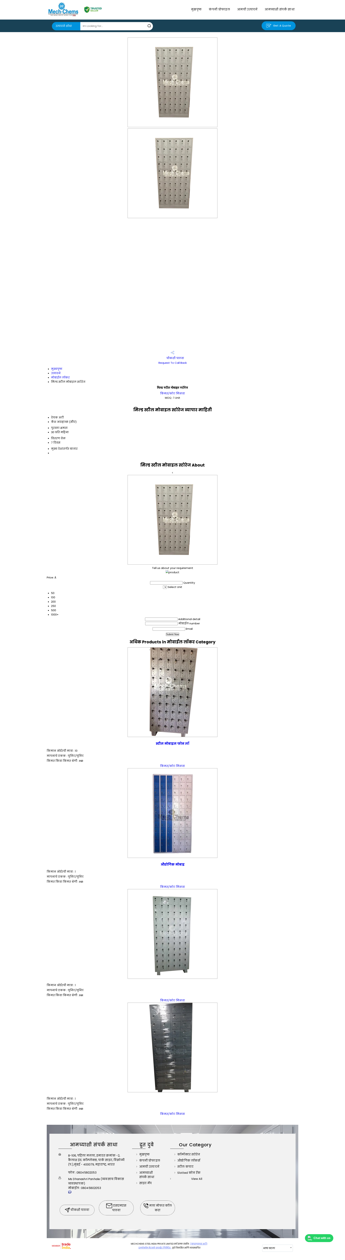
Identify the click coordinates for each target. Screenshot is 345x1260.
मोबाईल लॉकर (60, 377)
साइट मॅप (145, 1183)
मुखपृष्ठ (196, 9)
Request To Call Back (172, 363)
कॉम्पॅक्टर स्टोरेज (188, 1154)
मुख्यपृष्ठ (56, 369)
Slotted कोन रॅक (189, 1173)
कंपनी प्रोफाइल (219, 9)
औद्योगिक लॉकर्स (188, 1160)
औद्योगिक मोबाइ (173, 864)
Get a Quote (281, 25)
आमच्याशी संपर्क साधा (280, 9)
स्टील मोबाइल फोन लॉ (172, 743)
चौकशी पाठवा (175, 358)
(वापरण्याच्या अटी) (198, 1243)
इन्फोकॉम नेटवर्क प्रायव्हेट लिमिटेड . (155, 1247)
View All (196, 1179)
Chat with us (322, 1238)
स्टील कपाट (185, 1167)
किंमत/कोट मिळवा (172, 393)
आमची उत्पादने (247, 9)
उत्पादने (56, 373)
